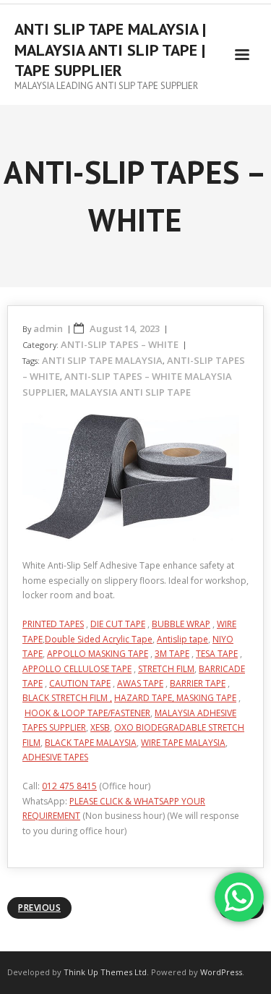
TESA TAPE (217, 653)
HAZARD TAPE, (145, 698)
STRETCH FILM (166, 669)
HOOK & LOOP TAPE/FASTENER (87, 713)
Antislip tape (182, 639)
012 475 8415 (69, 786)
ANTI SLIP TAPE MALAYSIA (102, 360)
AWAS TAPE (140, 683)
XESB (100, 727)
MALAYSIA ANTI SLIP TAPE (130, 392)
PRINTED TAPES (53, 624)
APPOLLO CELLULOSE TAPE (77, 669)
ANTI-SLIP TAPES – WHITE (119, 344)
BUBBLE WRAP (181, 624)
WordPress (221, 972)
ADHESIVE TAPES (55, 757)
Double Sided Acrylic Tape (98, 639)
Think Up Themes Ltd (105, 972)
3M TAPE (172, 653)
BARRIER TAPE (197, 683)
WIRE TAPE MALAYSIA (183, 742)
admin (48, 328)
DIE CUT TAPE (117, 624)
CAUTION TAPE (80, 683)
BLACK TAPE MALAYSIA (91, 742)
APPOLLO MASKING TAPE (97, 653)
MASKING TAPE (206, 698)
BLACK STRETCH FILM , (67, 698)
